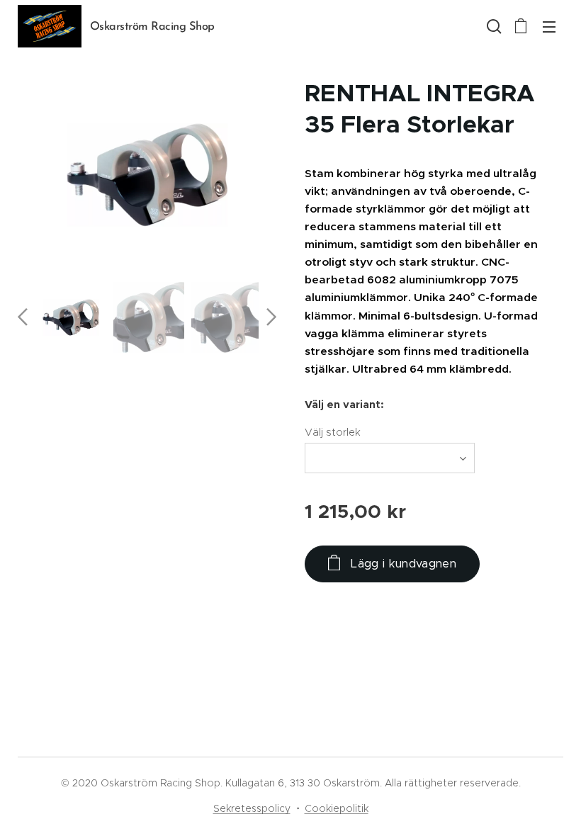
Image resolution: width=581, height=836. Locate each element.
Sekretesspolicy (251, 808)
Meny (549, 26)
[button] (492, 26)
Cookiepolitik (336, 808)
